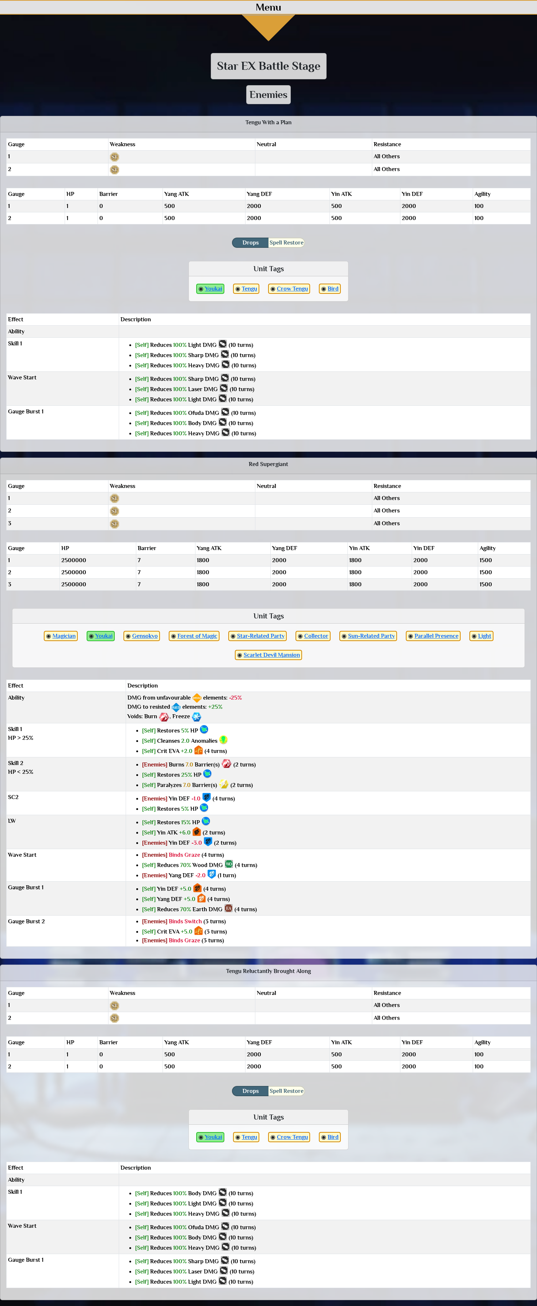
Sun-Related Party (371, 636)
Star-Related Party (261, 636)
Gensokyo (145, 636)
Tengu (249, 288)
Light (484, 636)
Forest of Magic (197, 636)
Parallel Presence (436, 636)
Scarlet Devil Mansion (272, 655)
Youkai (213, 288)
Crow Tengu (292, 288)
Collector (316, 636)
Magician (64, 636)
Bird (333, 288)
